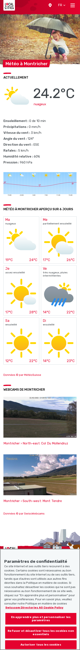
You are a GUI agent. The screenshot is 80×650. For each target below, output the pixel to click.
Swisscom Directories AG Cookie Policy (34, 607)
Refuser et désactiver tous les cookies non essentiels (41, 632)
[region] (40, 599)
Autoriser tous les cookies (40, 644)
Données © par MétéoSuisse (22, 374)
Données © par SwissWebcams (24, 513)
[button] (50, 5)
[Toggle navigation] (73, 5)
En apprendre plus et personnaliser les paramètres (41, 618)
